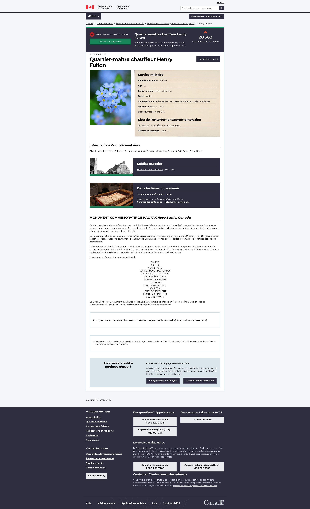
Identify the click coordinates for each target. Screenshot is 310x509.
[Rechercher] (221, 8)
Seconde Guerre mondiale (150, 169)
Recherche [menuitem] (92, 435)
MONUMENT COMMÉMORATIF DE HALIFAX (159, 125)
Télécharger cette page (177, 202)
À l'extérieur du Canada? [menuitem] (100, 458)
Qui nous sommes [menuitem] (96, 421)
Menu (94, 16)
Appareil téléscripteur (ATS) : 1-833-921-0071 (155, 431)
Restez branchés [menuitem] (95, 467)
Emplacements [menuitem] (94, 463)
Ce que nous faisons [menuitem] (97, 426)
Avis (154, 503)
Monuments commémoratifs (130, 24)
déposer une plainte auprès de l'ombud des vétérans (195, 486)
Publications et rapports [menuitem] (100, 431)
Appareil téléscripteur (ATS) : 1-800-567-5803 (202, 467)
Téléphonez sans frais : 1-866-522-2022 (155, 421)
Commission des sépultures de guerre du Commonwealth (149, 320)
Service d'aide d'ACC (144, 448)
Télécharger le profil (208, 59)
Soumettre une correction (200, 380)
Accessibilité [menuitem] (93, 417)
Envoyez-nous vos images (163, 380)
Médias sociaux (106, 503)
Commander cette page (149, 202)
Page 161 (141, 199)
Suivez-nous (97, 476)
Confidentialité (171, 503)
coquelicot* (143, 45)
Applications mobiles (133, 503)
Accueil (89, 24)
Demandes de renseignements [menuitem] (104, 454)
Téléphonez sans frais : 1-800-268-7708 (155, 467)
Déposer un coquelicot (110, 41)
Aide (88, 503)
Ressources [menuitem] (92, 440)
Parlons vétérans (202, 419)
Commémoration (105, 24)
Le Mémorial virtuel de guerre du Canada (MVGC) (171, 24)
